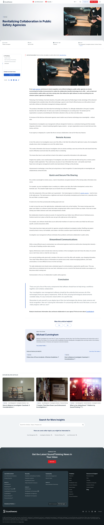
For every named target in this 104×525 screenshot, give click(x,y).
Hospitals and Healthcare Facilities (32, 476)
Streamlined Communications (10, 61)
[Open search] (80, 1)
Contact (99, 511)
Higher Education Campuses (31, 482)
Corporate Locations (29, 478)
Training (88, 480)
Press (70, 480)
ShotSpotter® (7, 484)
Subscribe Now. (62, 55)
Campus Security (8, 478)
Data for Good (49, 478)
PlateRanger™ (7, 486)
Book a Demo (94, 1)
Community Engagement (51, 476)
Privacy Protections (73, 496)
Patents (26, 519)
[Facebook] (83, 511)
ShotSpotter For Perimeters (32, 491)
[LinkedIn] (92, 511)
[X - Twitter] (89, 511)
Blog (87, 489)
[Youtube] (95, 511)
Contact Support (90, 487)
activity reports (85, 193)
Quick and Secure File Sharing (10, 59)
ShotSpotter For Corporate (31, 496)
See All (81, 45)
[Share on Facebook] (11, 80)
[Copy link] (18, 80)
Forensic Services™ (8, 498)
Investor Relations (73, 485)
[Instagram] (86, 511)
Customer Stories (90, 485)
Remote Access (7, 57)
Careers (71, 492)
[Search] (82, 424)
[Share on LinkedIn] (14, 80)
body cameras (36, 89)
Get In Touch (12, 74)
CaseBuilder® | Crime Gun (10, 491)
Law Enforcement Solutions (10, 476)
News (70, 478)
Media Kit (71, 494)
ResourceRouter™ (8, 496)
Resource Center (90, 476)
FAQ (87, 478)
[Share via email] (16, 80)
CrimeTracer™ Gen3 (9, 489)
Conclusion (7, 63)
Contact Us (85, 1)
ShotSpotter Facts (73, 482)
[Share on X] (9, 80)
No (67, 325)
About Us (71, 476)
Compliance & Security (91, 482)
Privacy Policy (21, 522)
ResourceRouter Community (52, 484)
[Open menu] (99, 1)
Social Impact (72, 487)
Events (70, 489)
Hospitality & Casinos (29, 480)
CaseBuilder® (90, 311)
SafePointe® (28, 489)
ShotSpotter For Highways (31, 493)
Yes (59, 325)
